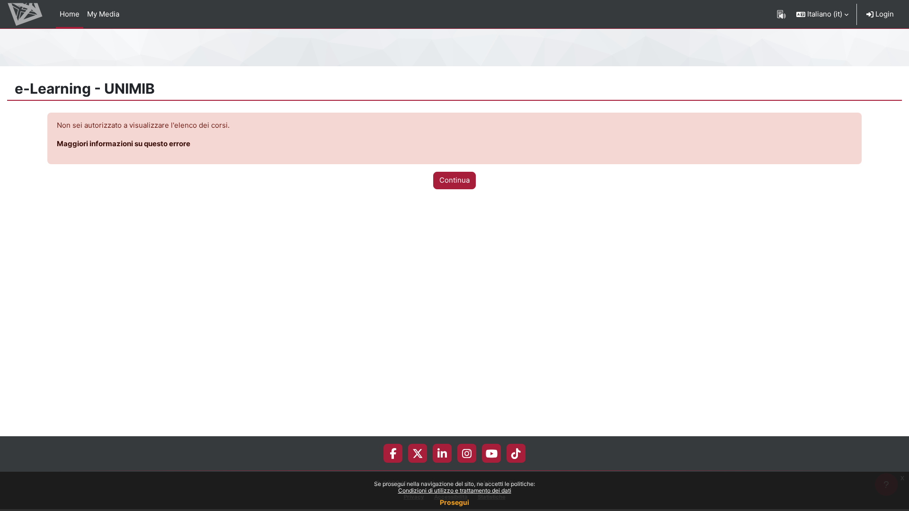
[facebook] (393, 453)
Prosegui (454, 502)
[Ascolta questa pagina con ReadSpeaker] (781, 14)
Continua (454, 180)
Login (883, 13)
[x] (417, 453)
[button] (822, 14)
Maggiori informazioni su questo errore (123, 143)
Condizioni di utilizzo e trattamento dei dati (454, 490)
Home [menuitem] (70, 13)
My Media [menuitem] (103, 13)
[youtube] (492, 453)
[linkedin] (442, 453)
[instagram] (467, 453)
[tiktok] (516, 453)
